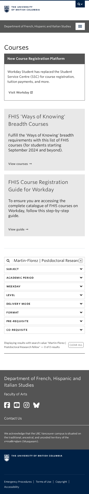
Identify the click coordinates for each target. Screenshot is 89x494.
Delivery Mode (18, 303)
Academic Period (20, 277)
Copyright (61, 481)
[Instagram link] (28, 406)
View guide (16, 229)
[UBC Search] (80, 5)
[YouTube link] (18, 406)
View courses (18, 163)
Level (10, 295)
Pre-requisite (17, 321)
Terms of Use (43, 481)
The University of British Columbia (32, 8)
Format (12, 312)
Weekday (13, 286)
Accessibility (11, 487)
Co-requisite (17, 329)
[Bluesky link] (38, 406)
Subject (12, 269)
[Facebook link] (8, 406)
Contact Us (13, 418)
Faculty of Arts (15, 394)
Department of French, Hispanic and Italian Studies (37, 26)
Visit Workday (18, 92)
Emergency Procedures (18, 481)
